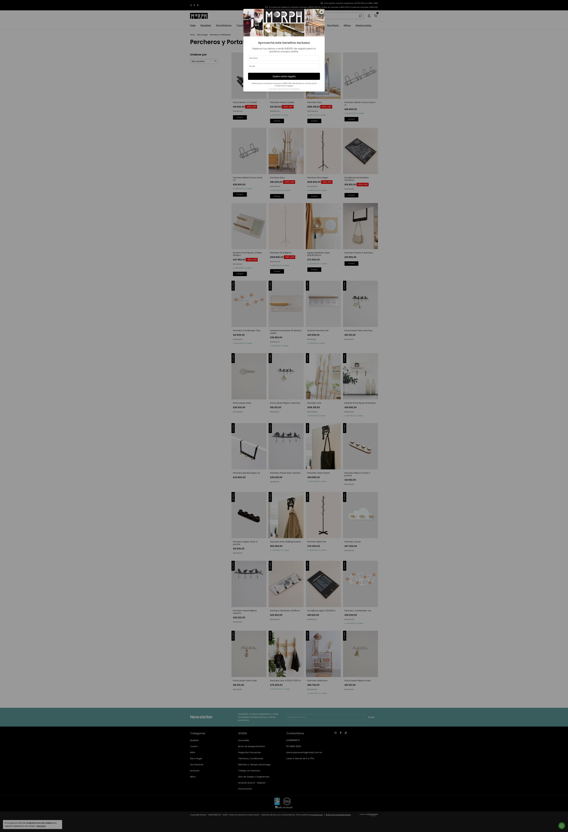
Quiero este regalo (284, 76)
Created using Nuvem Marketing (284, 89)
